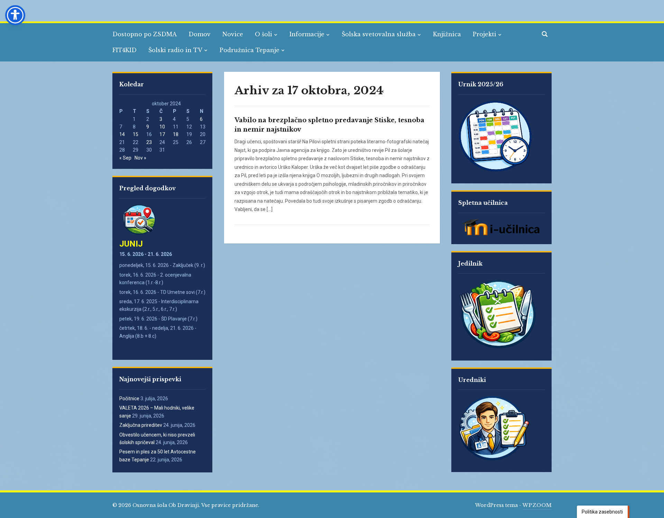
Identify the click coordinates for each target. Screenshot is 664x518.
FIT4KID (124, 50)
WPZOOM (537, 505)
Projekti (484, 34)
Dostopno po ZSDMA (144, 34)
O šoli (263, 34)
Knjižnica (447, 34)
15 (135, 134)
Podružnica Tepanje (249, 50)
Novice (232, 34)
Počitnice (129, 398)
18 (175, 134)
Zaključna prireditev (140, 425)
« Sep (125, 158)
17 (162, 134)
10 (162, 127)
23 (149, 142)
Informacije (306, 34)
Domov (199, 34)
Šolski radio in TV (175, 50)
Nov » (140, 158)
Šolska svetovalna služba (379, 34)
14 (122, 134)
